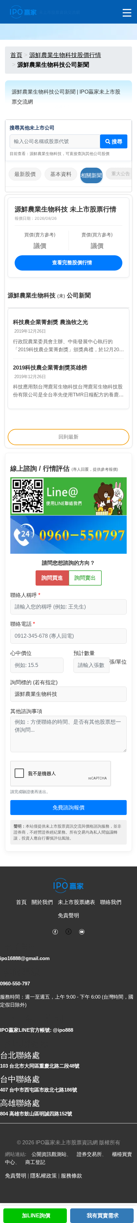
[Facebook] (55, 931)
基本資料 (60, 174)
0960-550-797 (15, 983)
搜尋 (116, 141)
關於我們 (42, 902)
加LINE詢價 (36, 1215)
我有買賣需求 (103, 1215)
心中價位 (21, 653)
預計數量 (84, 653)
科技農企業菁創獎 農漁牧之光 (50, 322)
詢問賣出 (85, 578)
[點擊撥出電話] (68, 534)
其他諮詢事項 (26, 711)
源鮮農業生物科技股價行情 (65, 55)
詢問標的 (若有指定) (34, 682)
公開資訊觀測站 (49, 1154)
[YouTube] (81, 931)
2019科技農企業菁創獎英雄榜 (50, 368)
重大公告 (120, 173)
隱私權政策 (43, 1176)
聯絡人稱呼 (23, 595)
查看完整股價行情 (71, 262)
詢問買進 (52, 578)
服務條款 (71, 1176)
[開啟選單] (127, 13)
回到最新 (68, 437)
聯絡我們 (110, 902)
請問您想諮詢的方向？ (68, 563)
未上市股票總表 (76, 902)
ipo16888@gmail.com (25, 958)
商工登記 (35, 1162)
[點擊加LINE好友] (68, 496)
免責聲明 (68, 915)
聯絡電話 (21, 624)
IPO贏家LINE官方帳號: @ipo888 (36, 1030)
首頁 (16, 55)
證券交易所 (89, 1154)
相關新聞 (91, 175)
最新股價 (25, 174)
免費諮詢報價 (68, 807)
